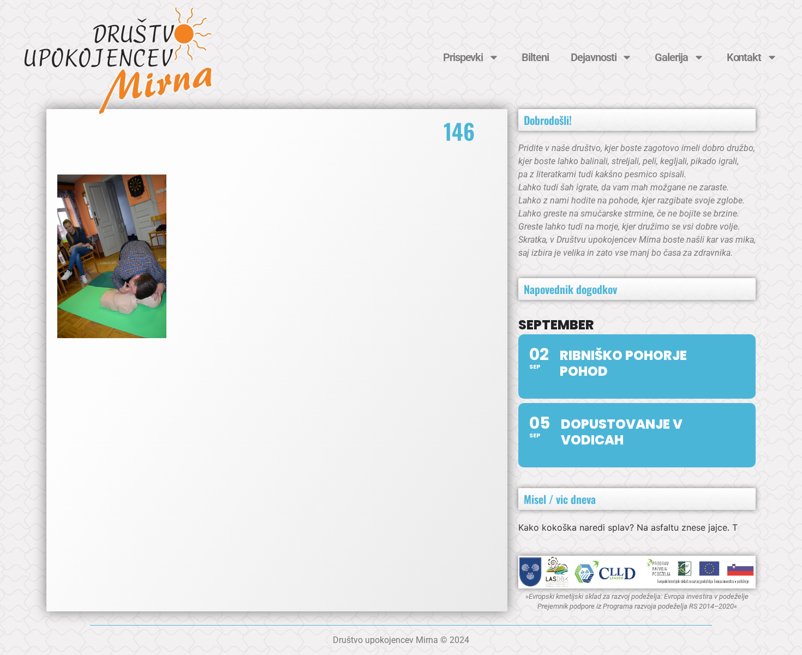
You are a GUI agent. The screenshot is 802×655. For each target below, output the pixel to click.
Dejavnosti (593, 57)
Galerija (671, 57)
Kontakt (744, 57)
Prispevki (463, 57)
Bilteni (535, 57)
